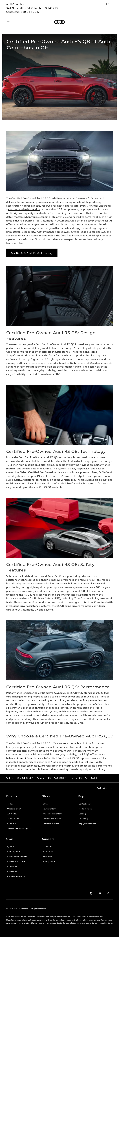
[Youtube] (99, 893)
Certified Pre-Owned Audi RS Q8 (30, 198)
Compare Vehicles (51, 824)
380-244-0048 (56, 778)
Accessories (12, 866)
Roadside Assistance (16, 876)
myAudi (10, 846)
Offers (45, 804)
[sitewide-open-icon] (108, 4)
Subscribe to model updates (19, 829)
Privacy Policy (49, 861)
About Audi (48, 851)
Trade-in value (85, 809)
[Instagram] (108, 893)
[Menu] (8, 22)
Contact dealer (85, 804)
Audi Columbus (15, 4)
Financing (83, 819)
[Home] (59, 22)
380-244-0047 (30, 11)
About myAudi (13, 851)
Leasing (82, 814)
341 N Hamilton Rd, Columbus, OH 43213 (32, 8)
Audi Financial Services (17, 856)
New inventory (49, 809)
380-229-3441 (87, 778)
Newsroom (47, 856)
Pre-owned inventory (52, 814)
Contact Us (48, 846)
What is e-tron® (14, 809)
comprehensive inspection (24, 209)
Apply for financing (87, 824)
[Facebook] (91, 893)
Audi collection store (16, 861)
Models (10, 804)
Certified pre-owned (52, 819)
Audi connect (13, 871)
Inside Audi (12, 824)
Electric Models (13, 819)
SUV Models (12, 814)
